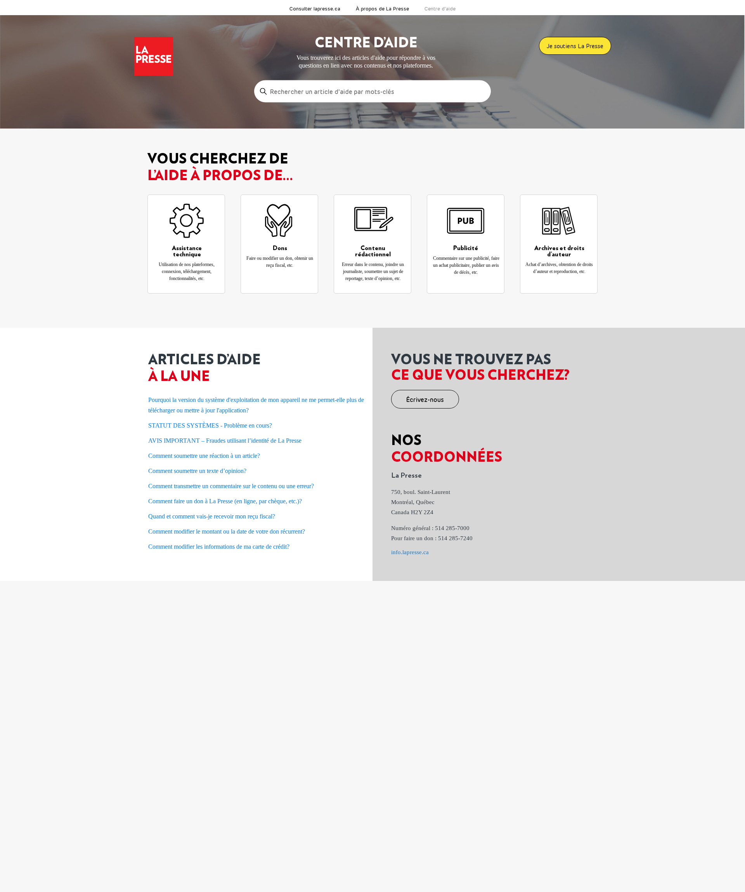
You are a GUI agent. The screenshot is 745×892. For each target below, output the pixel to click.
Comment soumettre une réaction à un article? (204, 455)
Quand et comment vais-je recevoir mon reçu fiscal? (211, 516)
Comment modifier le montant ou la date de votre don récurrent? (226, 531)
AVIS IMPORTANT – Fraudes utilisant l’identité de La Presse (224, 440)
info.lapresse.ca (410, 552)
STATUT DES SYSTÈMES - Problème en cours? (210, 425)
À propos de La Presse (382, 8)
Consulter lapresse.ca (314, 8)
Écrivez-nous (425, 399)
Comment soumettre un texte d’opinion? (197, 471)
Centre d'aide (440, 8)
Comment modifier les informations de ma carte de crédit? (218, 546)
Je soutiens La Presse (575, 46)
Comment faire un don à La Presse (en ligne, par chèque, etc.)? (225, 501)
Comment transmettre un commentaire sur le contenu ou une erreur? (231, 486)
